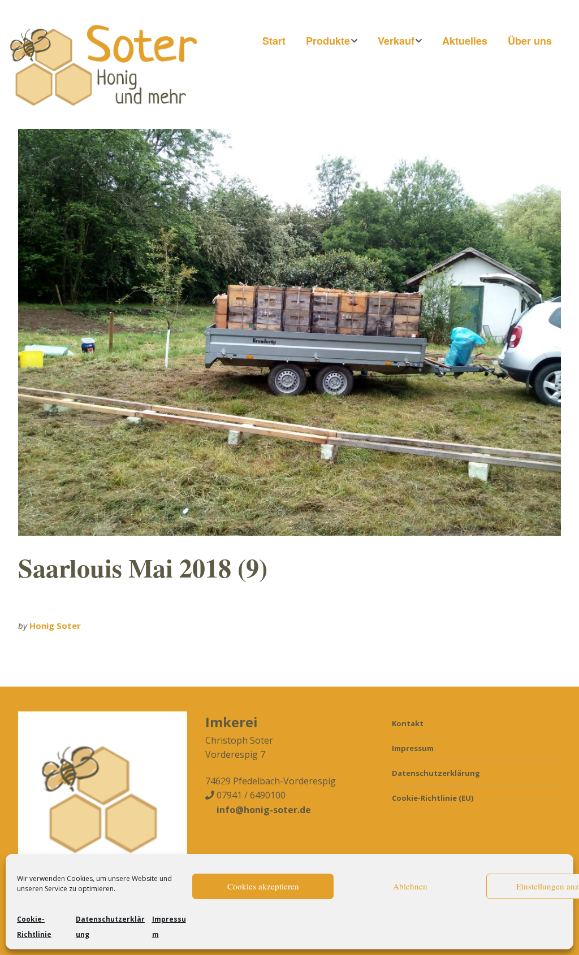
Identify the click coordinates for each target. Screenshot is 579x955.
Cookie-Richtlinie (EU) (432, 798)
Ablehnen (410, 886)
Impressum (413, 748)
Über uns (530, 40)
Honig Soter (55, 625)
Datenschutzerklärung (436, 773)
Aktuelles (464, 40)
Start (274, 40)
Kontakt (408, 723)
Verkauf (396, 40)
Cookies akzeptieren (263, 886)
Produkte (328, 40)
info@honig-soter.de (264, 810)
